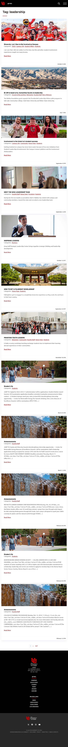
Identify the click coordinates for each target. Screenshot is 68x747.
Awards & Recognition (19, 95)
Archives (34, 688)
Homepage (34, 680)
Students (37, 46)
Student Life (8, 386)
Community (24, 143)
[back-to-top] (66, 743)
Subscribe (34, 691)
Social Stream (34, 704)
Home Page (32, 143)
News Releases (47, 95)
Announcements (10, 442)
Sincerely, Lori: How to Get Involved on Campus (21, 44)
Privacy (39, 732)
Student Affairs (29, 46)
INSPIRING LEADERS (11, 241)
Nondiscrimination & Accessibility (19, 732)
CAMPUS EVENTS (34, 702)
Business (14, 242)
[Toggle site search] (59, 3)
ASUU (13, 46)
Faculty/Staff (38, 95)
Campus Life (20, 46)
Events (34, 686)
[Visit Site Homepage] (34, 665)
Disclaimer (33, 732)
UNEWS (34, 700)
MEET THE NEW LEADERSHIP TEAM (17, 192)
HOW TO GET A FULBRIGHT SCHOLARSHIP (19, 289)
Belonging (30, 95)
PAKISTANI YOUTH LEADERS (14, 338)
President (31, 194)
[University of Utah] (34, 718)
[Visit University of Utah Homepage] (3, 3)
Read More (7, 56)
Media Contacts (53, 732)
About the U (45, 732)
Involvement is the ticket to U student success (21, 141)
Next (36, 646)
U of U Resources (34, 706)
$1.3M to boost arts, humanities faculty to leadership (23, 93)
